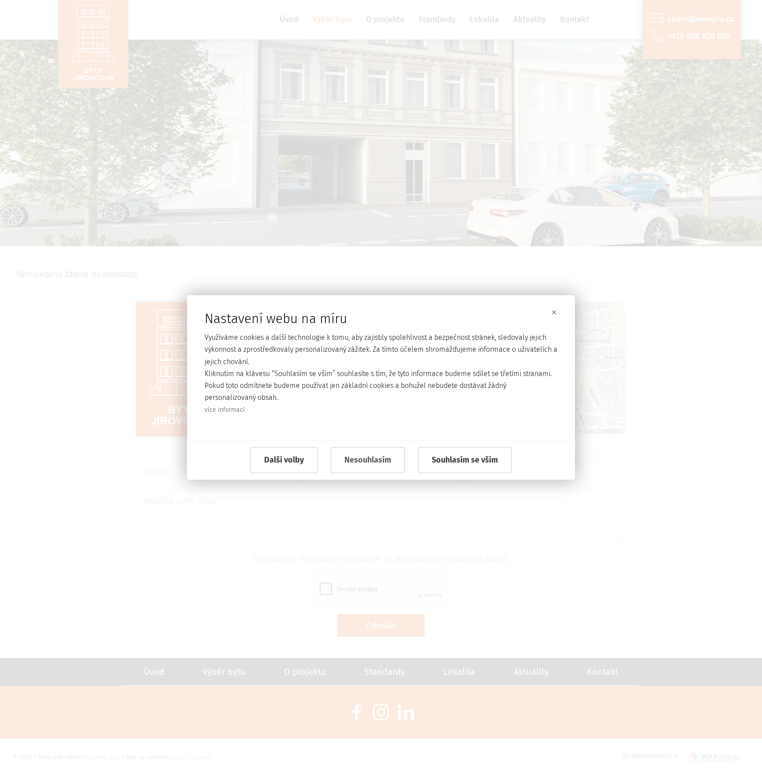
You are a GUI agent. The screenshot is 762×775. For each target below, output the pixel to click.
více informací (225, 410)
